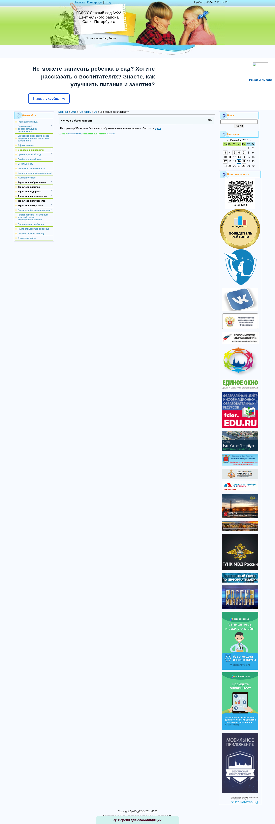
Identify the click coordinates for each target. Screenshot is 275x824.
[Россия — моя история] (240, 607)
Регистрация (94, 2)
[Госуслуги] (240, 490)
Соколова (111, 134)
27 (239, 165)
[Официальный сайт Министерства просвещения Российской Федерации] (240, 328)
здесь (158, 128)
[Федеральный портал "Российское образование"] (240, 342)
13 (239, 157)
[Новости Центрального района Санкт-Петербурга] (240, 517)
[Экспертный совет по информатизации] (240, 581)
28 (243, 165)
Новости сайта (74, 134)
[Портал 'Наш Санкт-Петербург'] (240, 450)
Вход (107, 2)
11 (229, 157)
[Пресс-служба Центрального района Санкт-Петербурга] (240, 530)
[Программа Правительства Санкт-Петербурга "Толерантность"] (240, 375)
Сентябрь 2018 (239, 140)
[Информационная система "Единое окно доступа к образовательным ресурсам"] (240, 388)
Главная (80, 2)
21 (243, 161)
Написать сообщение (49, 98)
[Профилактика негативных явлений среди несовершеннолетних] (240, 465)
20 (95, 111)
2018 (74, 111)
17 (225, 161)
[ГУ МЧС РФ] (240, 477)
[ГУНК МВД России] (240, 569)
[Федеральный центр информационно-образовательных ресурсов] (240, 427)
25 (229, 165)
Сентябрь (85, 111)
